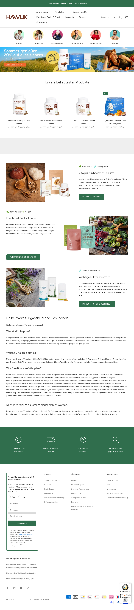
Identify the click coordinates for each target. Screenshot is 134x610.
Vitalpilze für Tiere (78, 498)
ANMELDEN (22, 523)
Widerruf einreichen (115, 493)
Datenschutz (112, 480)
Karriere (74, 502)
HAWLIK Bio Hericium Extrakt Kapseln (83, 122)
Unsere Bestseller (91, 197)
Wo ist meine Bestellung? (54, 498)
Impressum (111, 489)
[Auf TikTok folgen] (28, 588)
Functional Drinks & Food (23, 257)
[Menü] (129, 584)
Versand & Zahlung (52, 480)
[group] (67, 59)
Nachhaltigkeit (77, 485)
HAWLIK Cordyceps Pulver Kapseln (19, 122)
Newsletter (48, 493)
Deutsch (104, 17)
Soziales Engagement (80, 489)
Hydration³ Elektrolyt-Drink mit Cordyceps (115, 122)
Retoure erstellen (51, 502)
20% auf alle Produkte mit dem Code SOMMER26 (67, 3)
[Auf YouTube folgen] (21, 588)
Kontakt (47, 485)
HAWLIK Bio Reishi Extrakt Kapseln (51, 122)
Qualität (57, 396)
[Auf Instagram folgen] (14, 588)
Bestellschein (49, 489)
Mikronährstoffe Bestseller (96, 304)
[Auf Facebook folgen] (7, 588)
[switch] (125, 600)
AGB (108, 485)
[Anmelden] (114, 17)
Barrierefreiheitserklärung (117, 498)
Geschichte (76, 493)
